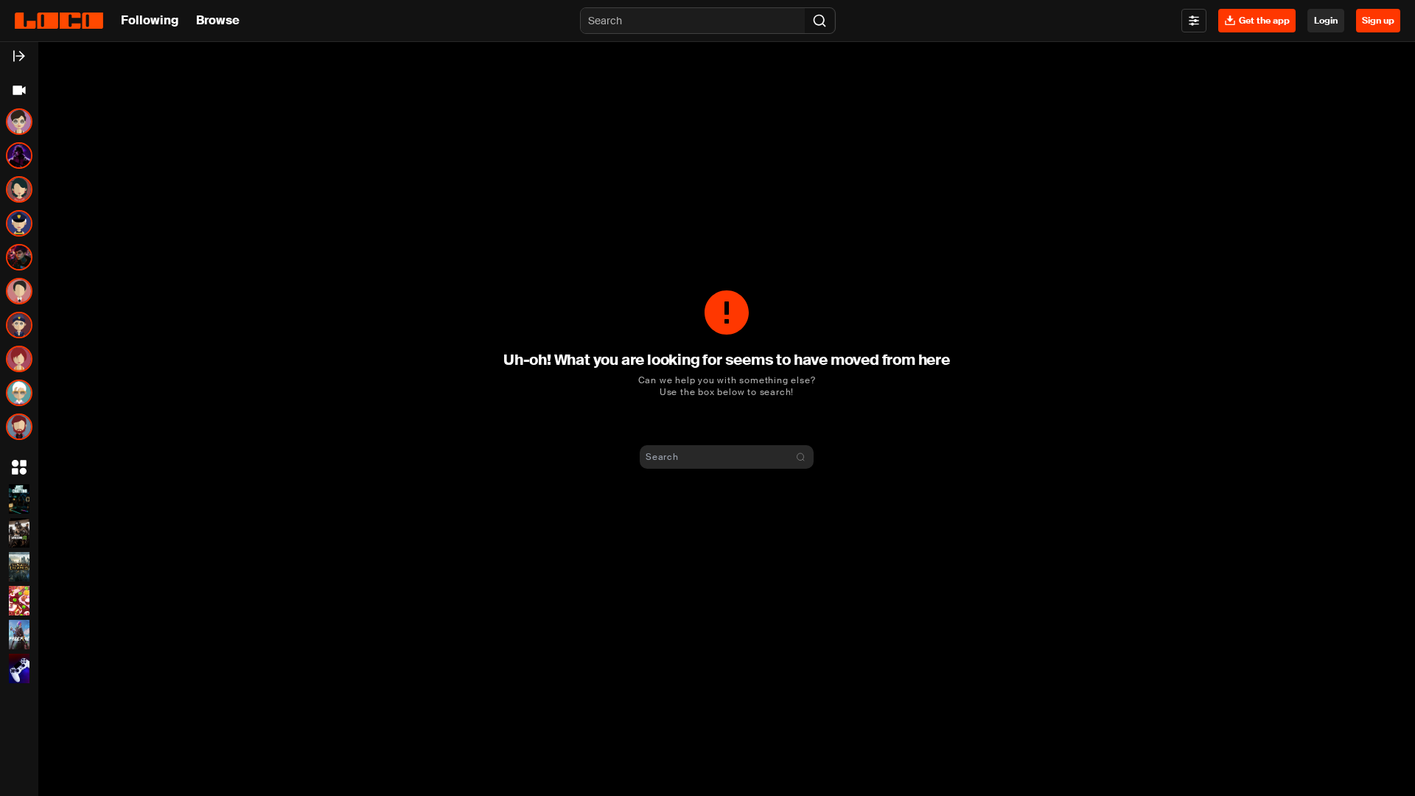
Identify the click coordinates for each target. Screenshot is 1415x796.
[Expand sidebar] (19, 56)
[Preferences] (1193, 20)
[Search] (819, 20)
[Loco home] (59, 21)
